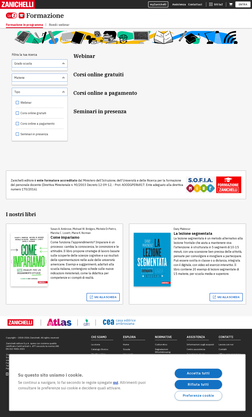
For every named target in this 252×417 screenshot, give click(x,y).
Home (126, 344)
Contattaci (195, 4)
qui (115, 382)
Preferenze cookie (198, 395)
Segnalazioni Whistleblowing (162, 350)
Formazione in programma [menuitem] (24, 25)
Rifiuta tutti (198, 384)
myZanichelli (158, 4)
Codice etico (161, 344)
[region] (127, 382)
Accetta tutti (198, 373)
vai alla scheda (105, 297)
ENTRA (243, 4)
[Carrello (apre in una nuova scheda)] (230, 4)
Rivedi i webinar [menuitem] (59, 25)
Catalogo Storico (99, 349)
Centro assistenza (196, 349)
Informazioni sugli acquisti (200, 344)
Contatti (223, 349)
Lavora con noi (226, 344)
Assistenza (179, 4)
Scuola (126, 349)
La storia (95, 344)
